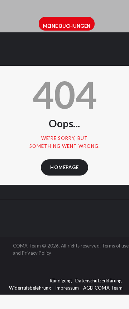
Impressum (67, 288)
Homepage (64, 167)
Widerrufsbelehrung (30, 288)
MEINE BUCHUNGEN (67, 26)
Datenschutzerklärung (98, 280)
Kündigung (61, 280)
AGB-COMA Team (103, 288)
